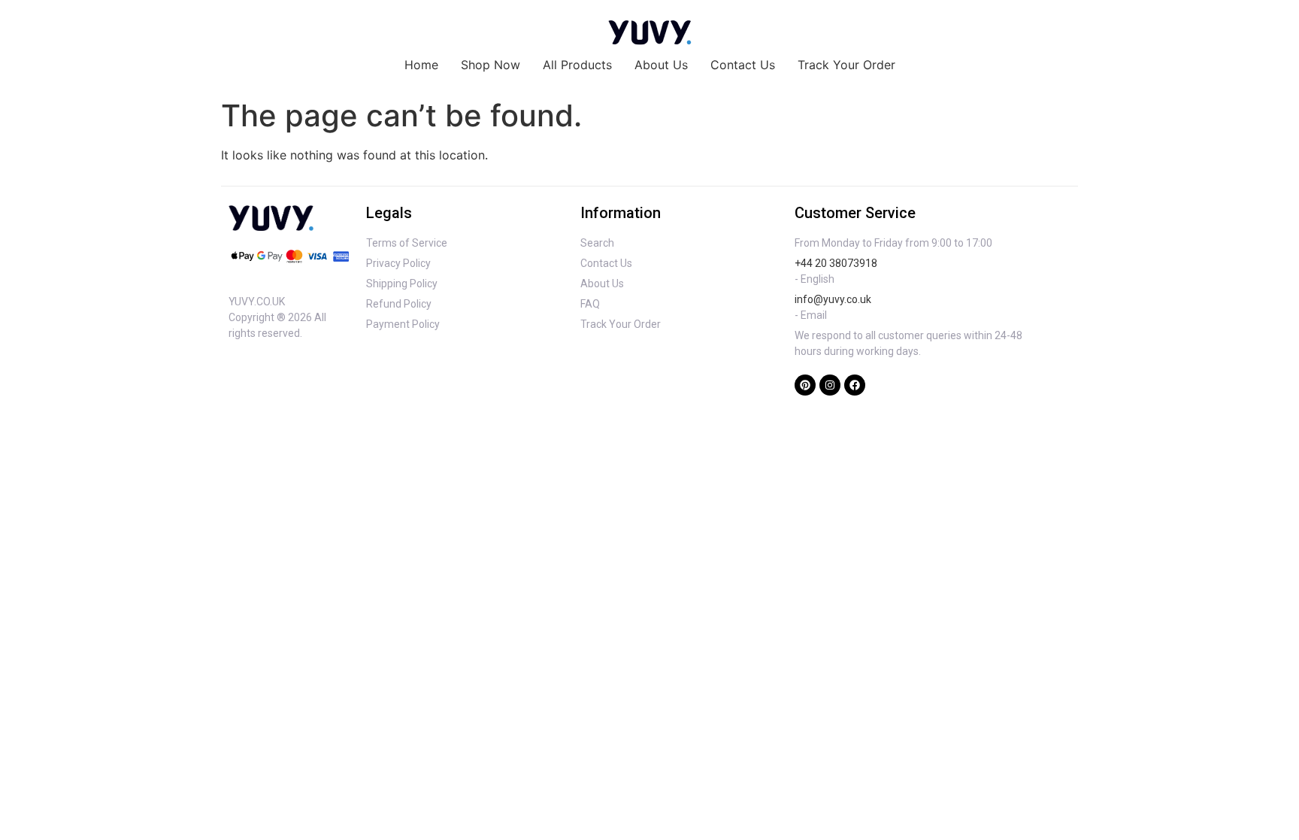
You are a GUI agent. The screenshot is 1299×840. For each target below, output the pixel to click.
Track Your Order (846, 64)
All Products (577, 64)
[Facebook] (854, 385)
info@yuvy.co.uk (833, 299)
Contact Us (742, 64)
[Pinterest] (805, 385)
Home (421, 64)
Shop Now (490, 64)
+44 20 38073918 (836, 263)
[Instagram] (829, 385)
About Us (661, 64)
